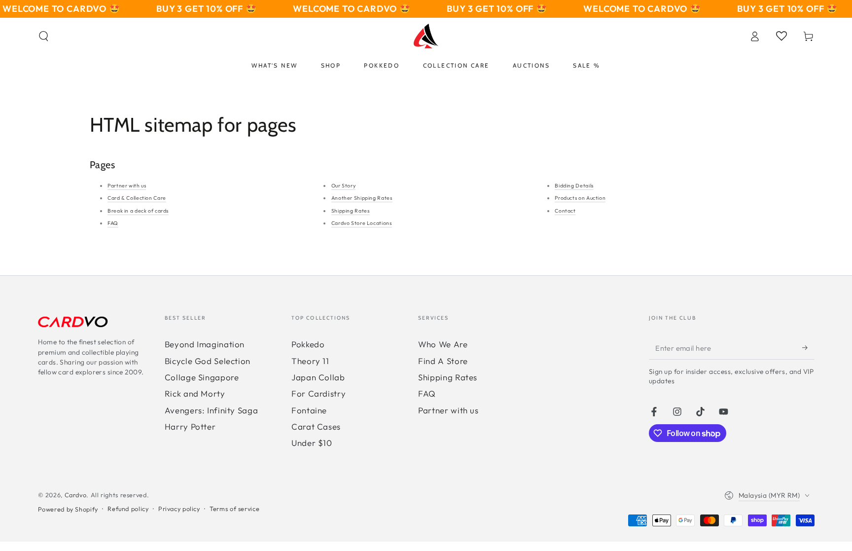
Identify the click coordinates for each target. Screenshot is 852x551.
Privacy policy (179, 509)
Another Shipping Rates (361, 197)
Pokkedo (307, 344)
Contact (565, 210)
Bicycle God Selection (207, 361)
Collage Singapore (202, 377)
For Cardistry (318, 393)
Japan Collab (318, 377)
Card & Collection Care (136, 197)
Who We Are (442, 344)
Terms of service (234, 509)
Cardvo (76, 495)
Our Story (343, 185)
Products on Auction (580, 197)
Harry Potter (190, 426)
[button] (43, 36)
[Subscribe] (808, 347)
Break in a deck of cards (138, 210)
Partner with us (126, 185)
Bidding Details (574, 185)
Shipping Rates (350, 210)
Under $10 (311, 443)
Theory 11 (310, 361)
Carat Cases (316, 426)
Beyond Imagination (205, 344)
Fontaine (309, 410)
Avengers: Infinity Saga (211, 410)
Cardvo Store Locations (361, 223)
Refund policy (127, 509)
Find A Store (443, 361)
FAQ (112, 223)
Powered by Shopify (68, 509)
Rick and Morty (195, 393)
